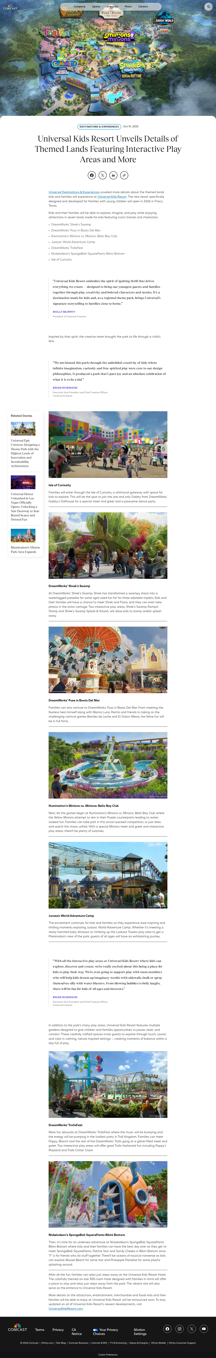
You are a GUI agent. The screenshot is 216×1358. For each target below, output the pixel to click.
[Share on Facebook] (92, 175)
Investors (112, 6)
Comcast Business (78, 1343)
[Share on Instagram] (180, 1329)
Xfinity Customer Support (182, 1343)
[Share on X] (103, 175)
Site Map (61, 1343)
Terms (39, 1330)
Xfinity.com (47, 1343)
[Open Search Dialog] (209, 7)
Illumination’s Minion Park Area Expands (25, 549)
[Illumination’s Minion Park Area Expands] (23, 536)
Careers (143, 6)
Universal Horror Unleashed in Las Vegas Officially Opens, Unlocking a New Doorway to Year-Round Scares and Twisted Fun (25, 506)
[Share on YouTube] (204, 1329)
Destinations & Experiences (99, 127)
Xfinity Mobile (158, 1343)
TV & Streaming (118, 1343)
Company (79, 6)
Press (128, 6)
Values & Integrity (138, 1343)
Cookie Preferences (108, 1354)
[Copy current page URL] (124, 175)
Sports (96, 6)
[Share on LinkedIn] (113, 175)
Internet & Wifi (99, 1343)
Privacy (58, 1330)
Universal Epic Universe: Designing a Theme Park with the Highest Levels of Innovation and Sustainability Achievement (25, 453)
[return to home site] (10, 6)
